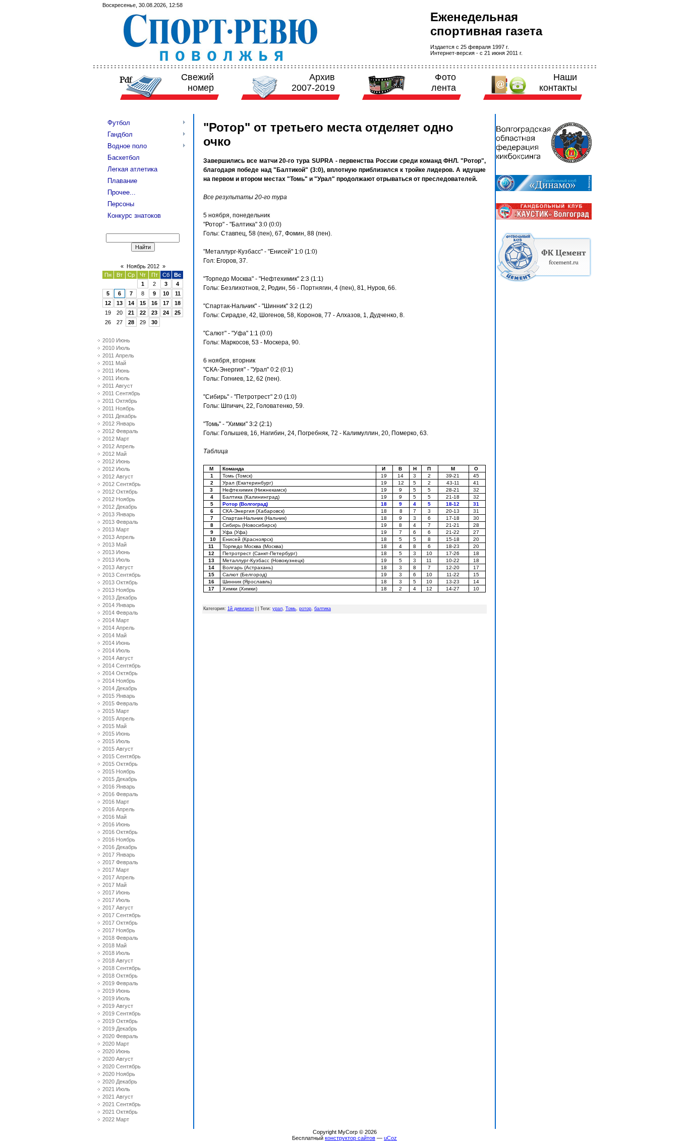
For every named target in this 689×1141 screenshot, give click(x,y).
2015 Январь (118, 696)
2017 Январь (118, 855)
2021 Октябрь (120, 1112)
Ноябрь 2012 (143, 266)
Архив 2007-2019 (313, 82)
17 (166, 303)
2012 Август (117, 476)
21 (131, 313)
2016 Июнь (116, 824)
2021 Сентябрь (121, 1104)
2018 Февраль (120, 938)
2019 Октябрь (120, 1021)
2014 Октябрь (120, 673)
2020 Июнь (116, 1051)
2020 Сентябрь (121, 1066)
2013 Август (117, 567)
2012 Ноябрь (118, 499)
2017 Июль (116, 900)
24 (166, 313)
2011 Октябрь (119, 401)
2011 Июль (116, 378)
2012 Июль (116, 469)
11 (178, 293)
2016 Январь (118, 787)
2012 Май (114, 454)
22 (143, 313)
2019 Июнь (116, 991)
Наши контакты (558, 82)
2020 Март (115, 1044)
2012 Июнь (116, 461)
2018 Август (117, 960)
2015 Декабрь (119, 779)
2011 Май (114, 363)
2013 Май (114, 545)
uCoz (390, 1138)
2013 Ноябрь (118, 590)
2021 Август (117, 1097)
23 (154, 313)
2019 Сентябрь (121, 1013)
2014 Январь (118, 605)
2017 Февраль (120, 862)
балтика (322, 608)
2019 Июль (116, 998)
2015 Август (117, 749)
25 (178, 313)
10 (166, 293)
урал (277, 608)
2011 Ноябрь (118, 408)
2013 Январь (118, 514)
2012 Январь (118, 424)
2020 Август (117, 1059)
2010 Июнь (116, 340)
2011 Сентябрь (121, 393)
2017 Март (115, 870)
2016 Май (114, 817)
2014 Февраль (120, 613)
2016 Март (115, 802)
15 (143, 303)
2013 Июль (116, 560)
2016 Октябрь (120, 832)
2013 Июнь (116, 552)
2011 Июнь (116, 371)
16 (154, 303)
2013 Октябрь (120, 582)
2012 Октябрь (120, 492)
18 (178, 303)
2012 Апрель (118, 446)
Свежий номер (197, 82)
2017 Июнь (116, 892)
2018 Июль (116, 953)
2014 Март (115, 620)
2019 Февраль (120, 983)
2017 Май (114, 885)
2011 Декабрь (119, 416)
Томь (290, 608)
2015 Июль (116, 741)
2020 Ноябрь (118, 1074)
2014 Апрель (118, 628)
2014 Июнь (116, 643)
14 (131, 303)
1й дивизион (240, 608)
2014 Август (117, 658)
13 (120, 303)
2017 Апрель (118, 877)
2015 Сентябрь (121, 756)
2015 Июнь (116, 734)
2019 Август (117, 1006)
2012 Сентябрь (121, 484)
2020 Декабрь (119, 1081)
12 (108, 303)
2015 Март (115, 711)
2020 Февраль (120, 1036)
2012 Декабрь (119, 507)
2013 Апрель (118, 537)
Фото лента (443, 82)
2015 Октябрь (120, 764)
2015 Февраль (120, 703)
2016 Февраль (120, 794)
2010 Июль (116, 348)
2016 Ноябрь (118, 839)
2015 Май (114, 726)
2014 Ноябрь (118, 681)
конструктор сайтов (350, 1138)
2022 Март (115, 1119)
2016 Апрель (118, 809)
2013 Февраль (120, 522)
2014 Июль (116, 650)
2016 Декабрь (119, 847)
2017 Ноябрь (118, 930)
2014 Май (114, 635)
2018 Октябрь (120, 976)
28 (131, 322)
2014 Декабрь (119, 688)
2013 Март (115, 529)
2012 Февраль (120, 431)
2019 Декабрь (119, 1029)
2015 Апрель (118, 718)
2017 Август (117, 908)
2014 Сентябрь (121, 666)
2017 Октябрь (120, 923)
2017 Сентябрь (121, 915)
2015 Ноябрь (118, 771)
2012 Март (115, 439)
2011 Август (117, 386)
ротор (305, 608)
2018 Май (114, 945)
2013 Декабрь (119, 597)
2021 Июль (116, 1089)
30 (154, 322)
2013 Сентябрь (121, 575)
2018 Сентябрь (121, 968)
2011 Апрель (118, 355)
